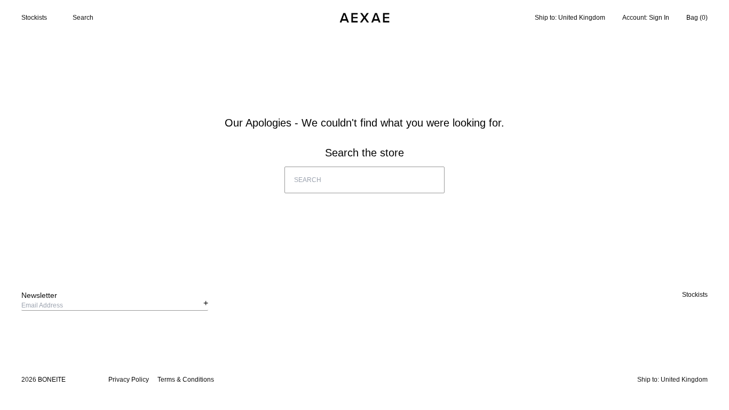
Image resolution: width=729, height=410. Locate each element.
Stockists (34, 17)
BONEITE (52, 379)
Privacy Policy (128, 379)
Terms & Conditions (185, 379)
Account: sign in (645, 17)
